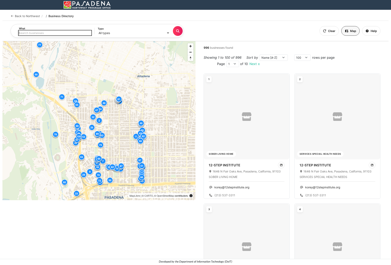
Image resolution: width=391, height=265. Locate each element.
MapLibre (135, 195)
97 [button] (139, 160)
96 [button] (140, 141)
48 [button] (104, 103)
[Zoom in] (190, 46)
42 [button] (140, 133)
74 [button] (117, 168)
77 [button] (39, 45)
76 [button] (55, 134)
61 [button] (142, 166)
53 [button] (83, 137)
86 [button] (141, 177)
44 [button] (75, 101)
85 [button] (77, 139)
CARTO (148, 195)
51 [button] (97, 163)
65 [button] (77, 105)
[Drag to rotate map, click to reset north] (190, 58)
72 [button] (99, 180)
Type (101, 28)
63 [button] (102, 135)
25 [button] (142, 130)
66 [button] (36, 74)
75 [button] (100, 145)
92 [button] (143, 136)
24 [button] (100, 109)
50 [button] (110, 180)
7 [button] (103, 161)
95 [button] (64, 182)
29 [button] (83, 175)
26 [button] (91, 127)
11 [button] (136, 136)
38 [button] (97, 167)
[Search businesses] (178, 31)
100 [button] (79, 136)
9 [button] (90, 171)
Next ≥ (254, 64)
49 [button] (75, 143)
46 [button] (141, 123)
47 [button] (96, 110)
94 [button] (99, 158)
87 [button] (121, 166)
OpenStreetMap (165, 195)
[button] (246, 116)
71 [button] (61, 97)
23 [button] (76, 193)
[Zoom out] (190, 52)
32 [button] (93, 117)
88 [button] (77, 126)
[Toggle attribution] (191, 195)
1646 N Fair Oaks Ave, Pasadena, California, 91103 (247, 171)
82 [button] (112, 167)
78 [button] (98, 175)
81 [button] (119, 99)
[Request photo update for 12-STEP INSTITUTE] (281, 165)
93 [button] (81, 157)
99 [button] (97, 134)
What (22, 28)
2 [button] (99, 120)
